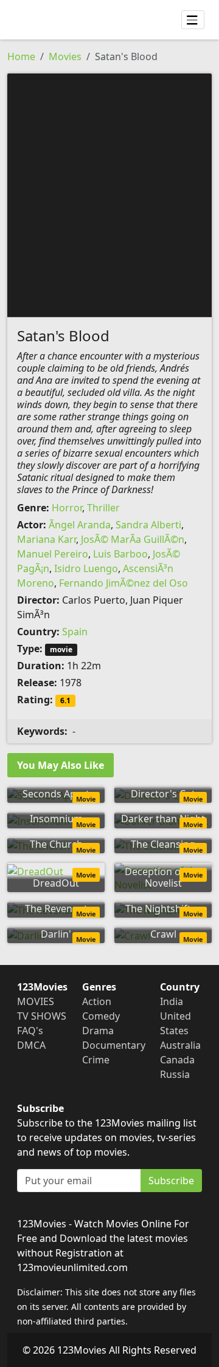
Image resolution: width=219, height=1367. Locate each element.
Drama (98, 1030)
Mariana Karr (46, 539)
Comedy (101, 1016)
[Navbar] (192, 20)
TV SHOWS (41, 1016)
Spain (75, 631)
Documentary (113, 1045)
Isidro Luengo (86, 568)
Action (96, 1001)
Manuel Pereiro (52, 554)
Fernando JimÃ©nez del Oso (123, 583)
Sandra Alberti (148, 524)
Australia (180, 1045)
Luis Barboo (120, 554)
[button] (109, 194)
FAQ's (30, 1030)
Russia (175, 1074)
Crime (95, 1059)
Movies (65, 56)
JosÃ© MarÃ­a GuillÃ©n (132, 539)
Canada (177, 1059)
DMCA (31, 1045)
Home (21, 56)
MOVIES (35, 1001)
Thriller (103, 507)
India (171, 1001)
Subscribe (171, 1180)
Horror (67, 507)
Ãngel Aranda (80, 524)
